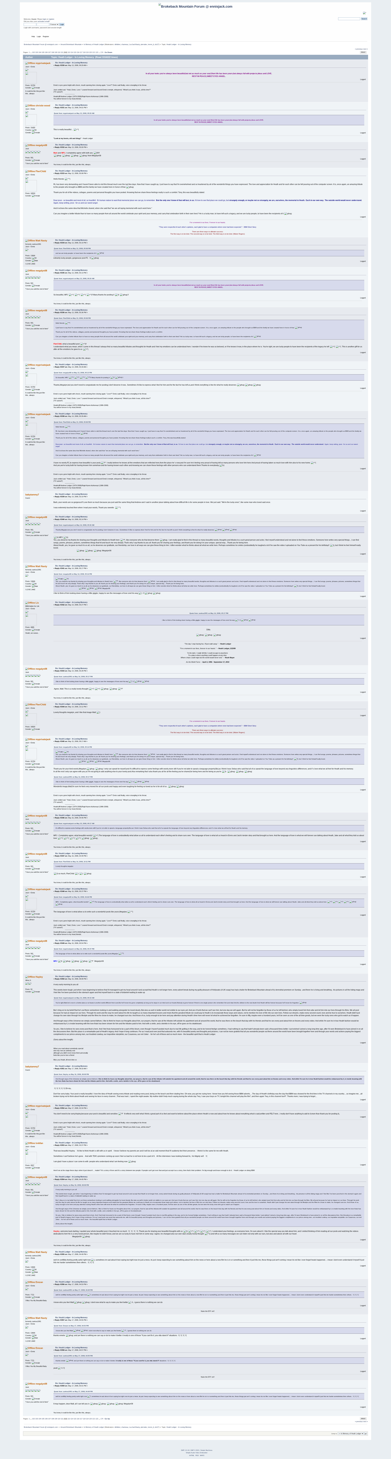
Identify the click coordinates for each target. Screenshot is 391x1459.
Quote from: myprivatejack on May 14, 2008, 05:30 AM (74, 525)
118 (84, 52)
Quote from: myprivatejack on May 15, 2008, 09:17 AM (74, 823)
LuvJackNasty (134, 44)
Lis (37, 602)
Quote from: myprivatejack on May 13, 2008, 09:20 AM (74, 113)
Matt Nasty (41, 240)
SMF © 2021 (195, 1450)
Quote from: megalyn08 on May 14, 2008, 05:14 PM (73, 574)
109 (56, 52)
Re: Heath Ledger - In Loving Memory (71, 63)
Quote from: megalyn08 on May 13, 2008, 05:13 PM (73, 372)
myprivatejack (43, 63)
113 (69, 52)
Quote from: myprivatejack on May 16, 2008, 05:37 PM (74, 949)
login (44, 19)
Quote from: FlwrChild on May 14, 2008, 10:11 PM (72, 861)
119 (87, 52)
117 (81, 52)
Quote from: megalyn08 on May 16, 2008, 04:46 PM (73, 897)
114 (72, 52)
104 (39, 52)
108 (52, 52)
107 (49, 52)
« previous (359, 49)
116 (78, 52)
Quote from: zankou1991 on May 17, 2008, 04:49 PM (73, 1290)
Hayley (39, 977)
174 (101, 52)
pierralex (144, 44)
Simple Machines (206, 1450)
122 (96, 52)
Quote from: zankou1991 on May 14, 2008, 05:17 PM (209, 613)
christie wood (43, 105)
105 (43, 52)
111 (62, 52)
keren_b (151, 44)
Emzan (39, 1282)
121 (93, 52)
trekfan (39, 1143)
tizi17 (157, 44)
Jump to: (334, 1433)
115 (75, 52)
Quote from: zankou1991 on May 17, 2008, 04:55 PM (73, 1356)
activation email (43, 21)
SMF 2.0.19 (185, 1450)
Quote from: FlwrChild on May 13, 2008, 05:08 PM (72, 248)
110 (59, 52)
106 (46, 52)
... (31, 52)
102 (33, 52)
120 (90, 52)
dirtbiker (117, 44)
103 (36, 52)
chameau (124, 44)
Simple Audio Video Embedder (196, 1453)
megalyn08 (41, 145)
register (51, 19)
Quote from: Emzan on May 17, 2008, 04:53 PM (71, 1326)
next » (365, 49)
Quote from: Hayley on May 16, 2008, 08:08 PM (71, 1074)
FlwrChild (41, 171)
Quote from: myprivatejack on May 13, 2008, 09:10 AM (74, 998)
